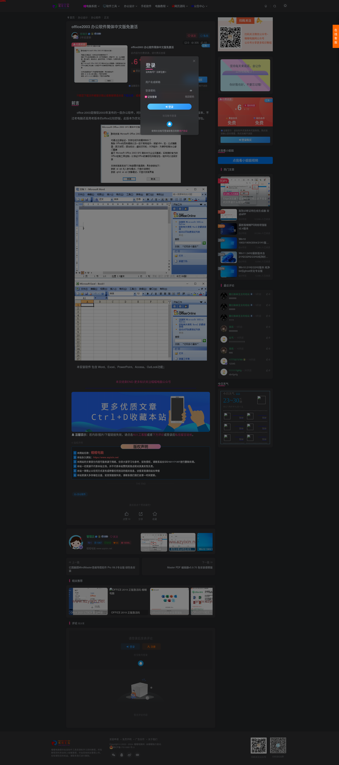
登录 (170, 106)
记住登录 (152, 96)
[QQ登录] (169, 124)
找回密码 (189, 96)
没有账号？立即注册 (155, 71)
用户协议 (183, 130)
